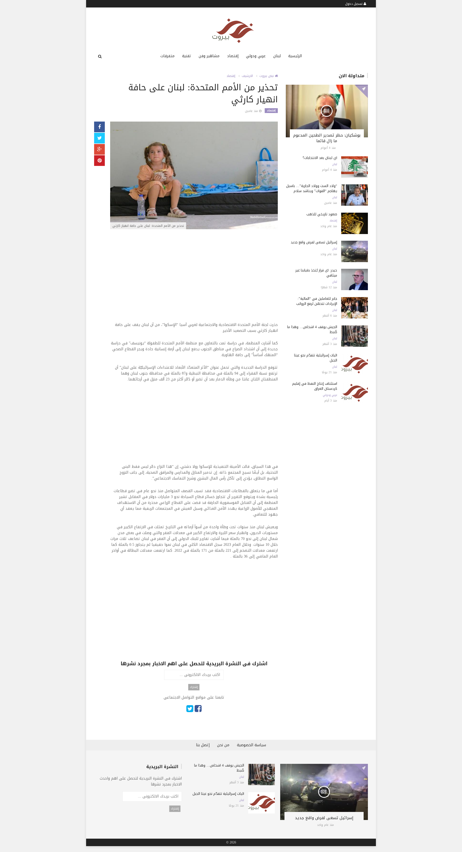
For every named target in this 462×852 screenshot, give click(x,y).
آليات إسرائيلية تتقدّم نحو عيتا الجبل (315, 358)
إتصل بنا (203, 745)
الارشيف (247, 76)
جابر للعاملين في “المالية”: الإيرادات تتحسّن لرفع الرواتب (316, 301)
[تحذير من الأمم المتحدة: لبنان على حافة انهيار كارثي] (194, 176)
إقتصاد (232, 56)
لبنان (277, 56)
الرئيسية (295, 56)
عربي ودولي (256, 56)
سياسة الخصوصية (251, 745)
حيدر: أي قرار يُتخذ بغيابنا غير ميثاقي (316, 273)
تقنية (186, 56)
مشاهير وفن (209, 56)
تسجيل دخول (354, 4)
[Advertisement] (194, 272)
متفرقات (167, 56)
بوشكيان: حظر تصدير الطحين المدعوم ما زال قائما (326, 138)
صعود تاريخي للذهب (321, 214)
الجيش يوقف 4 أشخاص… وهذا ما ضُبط (312, 329)
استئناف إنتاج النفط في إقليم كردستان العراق (314, 386)
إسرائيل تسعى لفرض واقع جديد (314, 242)
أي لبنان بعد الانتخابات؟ (320, 157)
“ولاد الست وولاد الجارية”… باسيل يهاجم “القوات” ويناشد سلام (311, 188)
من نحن (223, 745)
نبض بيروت (267, 76)
